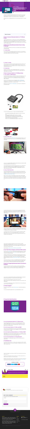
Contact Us (18, 418)
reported (9, 251)
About (17, 417)
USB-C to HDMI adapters (13, 83)
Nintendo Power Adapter (16, 257)
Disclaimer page (23, 359)
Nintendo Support (16, 287)
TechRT (14, 6)
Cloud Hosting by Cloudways (24, 419)
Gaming (17, 6)
